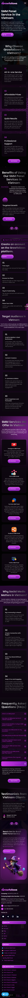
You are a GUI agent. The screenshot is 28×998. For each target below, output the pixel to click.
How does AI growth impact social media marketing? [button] (11, 740)
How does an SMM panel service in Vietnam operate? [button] (11, 718)
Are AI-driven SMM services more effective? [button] (11, 746)
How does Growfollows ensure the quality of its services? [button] (11, 763)
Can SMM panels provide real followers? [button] (13, 735)
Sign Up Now (14, 781)
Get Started (14, 161)
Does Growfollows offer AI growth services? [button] (11, 758)
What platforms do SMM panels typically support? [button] (10, 752)
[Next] (16, 229)
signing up (7, 846)
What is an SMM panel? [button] (8, 714)
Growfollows (4, 187)
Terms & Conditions (18, 995)
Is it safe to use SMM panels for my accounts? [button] (12, 730)
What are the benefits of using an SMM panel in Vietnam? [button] (12, 724)
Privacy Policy (23, 995)
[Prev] (12, 229)
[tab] (14, 714)
